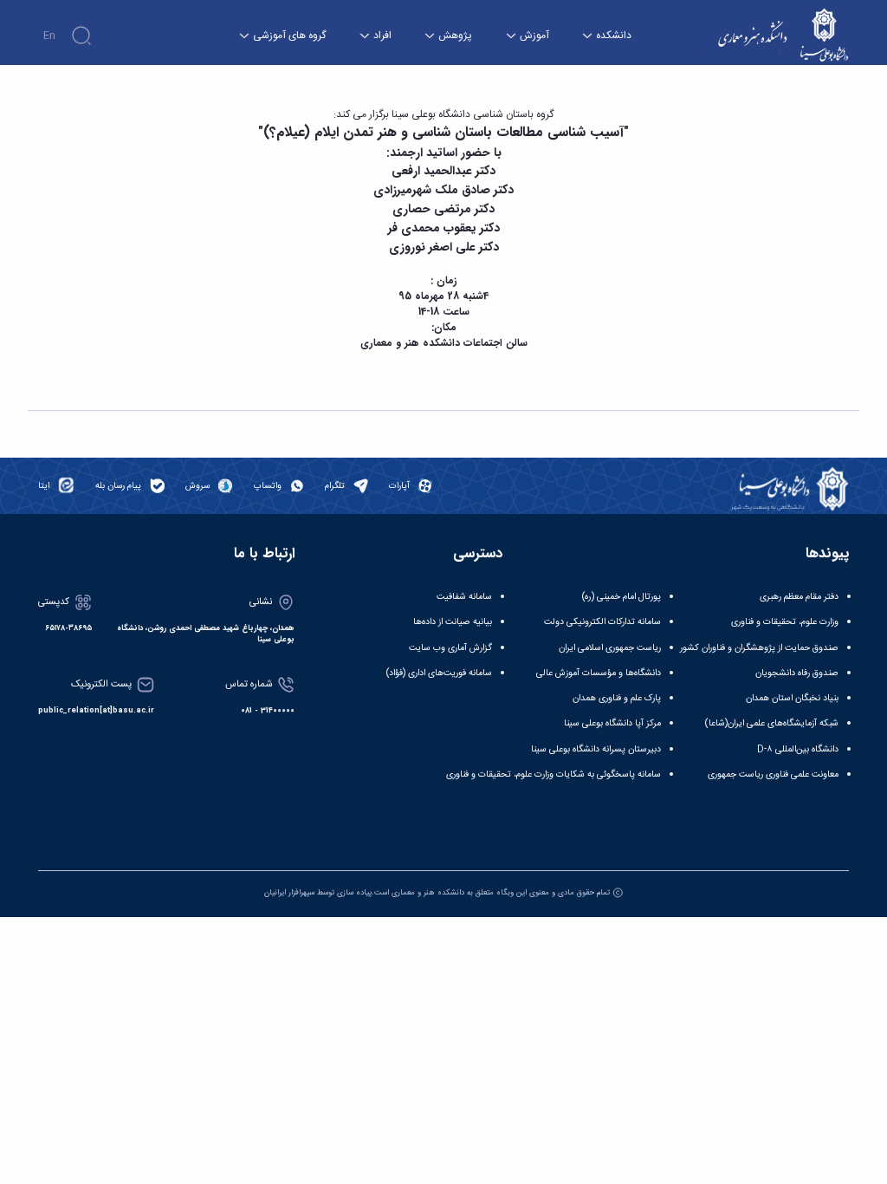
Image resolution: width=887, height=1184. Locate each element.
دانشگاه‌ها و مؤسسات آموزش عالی (598, 673)
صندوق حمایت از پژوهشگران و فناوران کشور (759, 648)
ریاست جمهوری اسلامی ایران (610, 648)
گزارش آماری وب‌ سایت (450, 648)
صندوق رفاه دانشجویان (796, 673)
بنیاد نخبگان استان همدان (792, 698)
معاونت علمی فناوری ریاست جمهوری (773, 774)
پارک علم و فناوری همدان (617, 698)
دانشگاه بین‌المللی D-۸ (797, 749)
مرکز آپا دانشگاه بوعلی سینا (612, 723)
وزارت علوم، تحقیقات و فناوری (784, 622)
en (49, 35)
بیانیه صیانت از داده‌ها (452, 622)
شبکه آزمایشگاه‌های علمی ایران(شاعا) (771, 723)
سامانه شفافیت (464, 596)
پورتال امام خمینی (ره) (621, 596)
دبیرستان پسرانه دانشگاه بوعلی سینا (596, 749)
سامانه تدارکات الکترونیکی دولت (602, 622)
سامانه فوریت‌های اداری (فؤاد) (439, 673)
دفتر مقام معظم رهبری (799, 596)
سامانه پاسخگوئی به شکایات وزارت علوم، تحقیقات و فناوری (553, 774)
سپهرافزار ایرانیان (289, 893)
